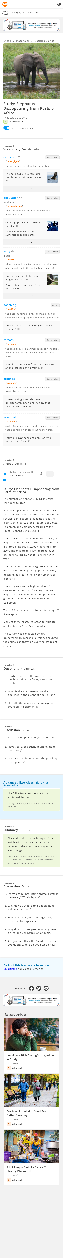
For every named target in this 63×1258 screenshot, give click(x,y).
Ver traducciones (22, 128)
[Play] (5, 474)
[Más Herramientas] (58, 474)
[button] (31, 189)
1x (50, 473)
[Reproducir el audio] (19, 157)
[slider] (4, 480)
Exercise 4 (8, 726)
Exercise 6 (8, 882)
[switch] (6, 128)
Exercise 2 (8, 460)
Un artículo (10, 968)
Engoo (7, 40)
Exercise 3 (8, 665)
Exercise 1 (8, 145)
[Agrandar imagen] (31, 71)
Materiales (33, 12)
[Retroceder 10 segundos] (41, 474)
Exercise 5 (8, 826)
